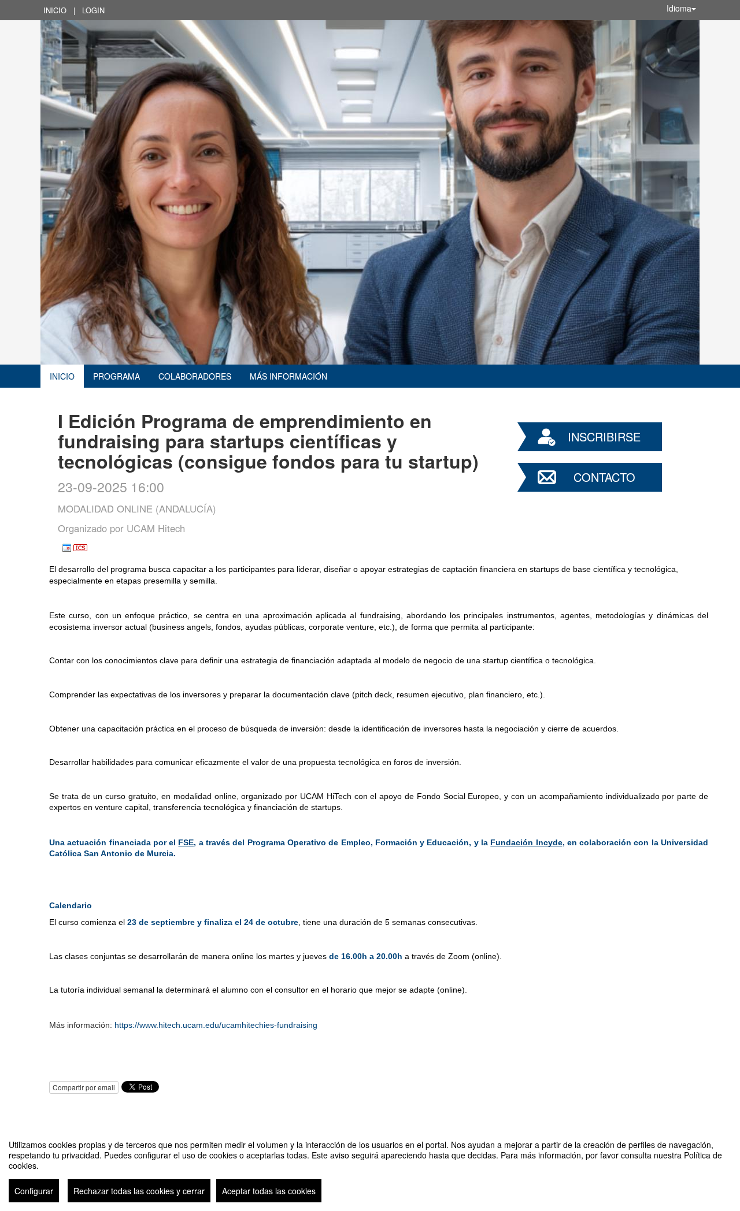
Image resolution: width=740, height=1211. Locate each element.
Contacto (604, 477)
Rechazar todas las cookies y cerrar (139, 1191)
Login (93, 10)
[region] (370, 1166)
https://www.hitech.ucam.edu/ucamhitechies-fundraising (215, 1025)
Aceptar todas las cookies (269, 1191)
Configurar (33, 1191)
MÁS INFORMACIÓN (288, 376)
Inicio (54, 10)
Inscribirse (604, 436)
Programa (116, 376)
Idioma (679, 8)
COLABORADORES (194, 376)
